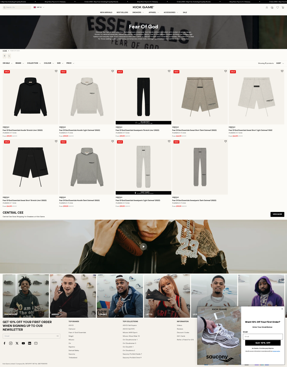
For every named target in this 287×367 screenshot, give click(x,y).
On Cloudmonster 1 (130, 340)
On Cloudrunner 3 (129, 343)
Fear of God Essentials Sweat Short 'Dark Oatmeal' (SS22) (194, 130)
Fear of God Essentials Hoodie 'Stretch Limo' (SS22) (23, 130)
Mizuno (71, 340)
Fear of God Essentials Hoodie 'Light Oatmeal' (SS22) (79, 130)
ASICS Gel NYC (129, 329)
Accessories (169, 12)
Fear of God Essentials (77, 332)
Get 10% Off (262, 342)
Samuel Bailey (74, 350)
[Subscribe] (57, 335)
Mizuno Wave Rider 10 (131, 336)
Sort (278, 63)
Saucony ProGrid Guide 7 (132, 354)
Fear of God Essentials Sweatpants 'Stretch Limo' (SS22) (137, 130)
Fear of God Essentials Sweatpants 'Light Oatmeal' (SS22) (138, 200)
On (70, 343)
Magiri (71, 336)
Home (5, 51)
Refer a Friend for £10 (185, 340)
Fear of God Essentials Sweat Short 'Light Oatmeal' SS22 (250, 130)
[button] (138, 12)
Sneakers (137, 12)
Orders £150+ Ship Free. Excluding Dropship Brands (100, 2)
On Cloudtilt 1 (128, 347)
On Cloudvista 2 (129, 350)
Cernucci (72, 329)
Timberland (73, 358)
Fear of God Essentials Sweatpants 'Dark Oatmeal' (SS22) (194, 200)
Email (245, 332)
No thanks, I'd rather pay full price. (263, 348)
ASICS (71, 325)
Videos (179, 325)
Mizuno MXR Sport (130, 332)
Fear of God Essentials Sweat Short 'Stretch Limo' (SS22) (25, 200)
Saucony (72, 354)
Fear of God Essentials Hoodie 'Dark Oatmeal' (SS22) (79, 200)
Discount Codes (183, 332)
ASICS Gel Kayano (130, 325)
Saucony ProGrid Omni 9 (132, 358)
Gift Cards (181, 336)
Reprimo (72, 347)
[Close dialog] (282, 309)
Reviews (180, 329)
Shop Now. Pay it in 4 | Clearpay (53, 2)
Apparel (152, 12)
